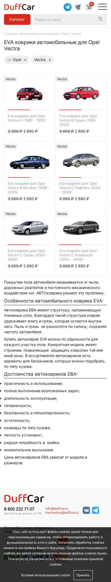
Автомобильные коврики (39, 34)
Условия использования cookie (45, 575)
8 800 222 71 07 (19, 509)
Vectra (42, 59)
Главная (10, 34)
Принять (83, 575)
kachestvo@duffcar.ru (62, 512)
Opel (65, 34)
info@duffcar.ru (57, 508)
